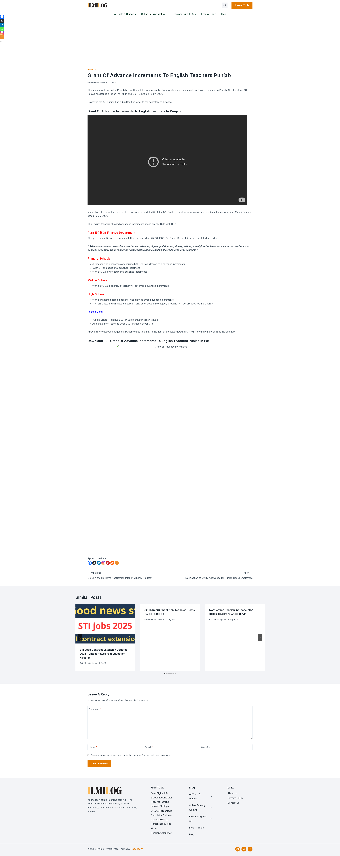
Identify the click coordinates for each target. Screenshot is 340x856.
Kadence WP (138, 848)
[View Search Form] (225, 5)
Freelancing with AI (198, 818)
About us (232, 793)
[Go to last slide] (80, 637)
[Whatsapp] (2, 29)
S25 (84, 663)
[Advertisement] (170, 37)
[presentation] (105, 623)
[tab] (164, 673)
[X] (94, 563)
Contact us (233, 802)
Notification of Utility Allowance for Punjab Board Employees (218, 575)
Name (93, 747)
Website (205, 747)
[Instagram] (103, 563)
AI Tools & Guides (195, 796)
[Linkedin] (99, 563)
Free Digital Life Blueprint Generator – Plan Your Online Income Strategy (162, 799)
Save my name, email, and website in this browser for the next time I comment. (131, 755)
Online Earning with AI (197, 807)
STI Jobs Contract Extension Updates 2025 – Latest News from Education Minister (103, 653)
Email (149, 747)
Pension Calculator (161, 833)
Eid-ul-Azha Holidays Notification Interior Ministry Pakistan (120, 575)
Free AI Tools (242, 5)
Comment (95, 709)
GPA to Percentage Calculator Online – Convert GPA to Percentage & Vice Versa (161, 819)
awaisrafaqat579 (97, 82)
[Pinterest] (108, 563)
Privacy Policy (235, 798)
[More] (117, 563)
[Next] (260, 637)
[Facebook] (90, 563)
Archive (92, 69)
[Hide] (1, 41)
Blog (223, 14)
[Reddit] (112, 563)
